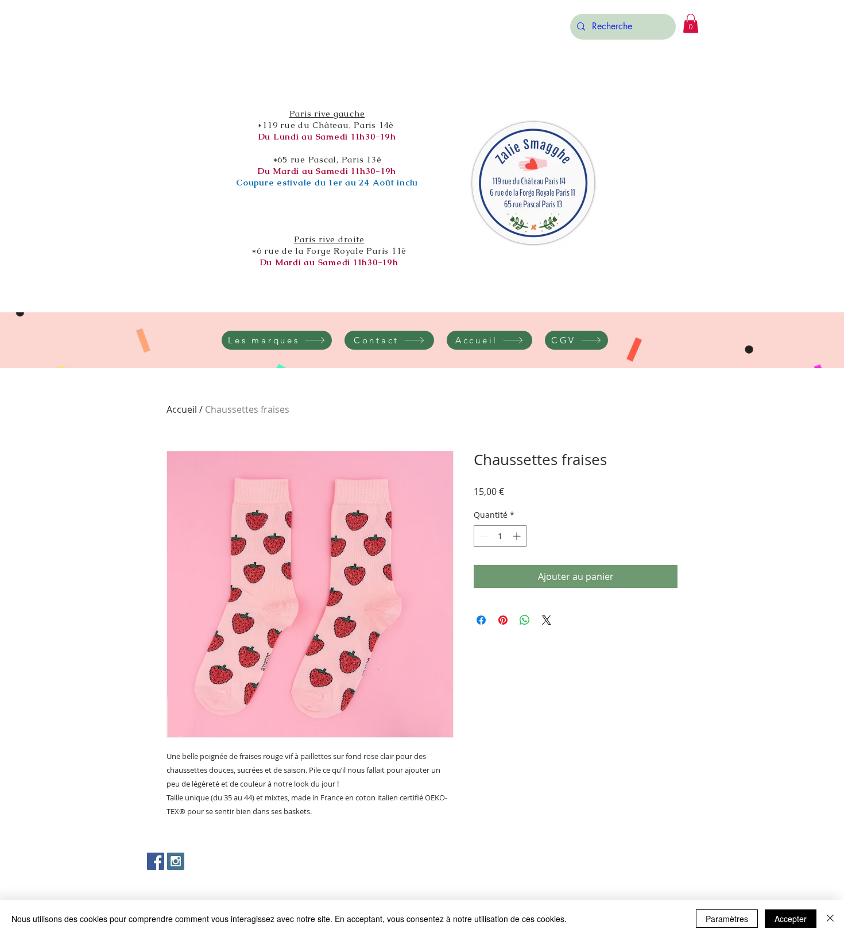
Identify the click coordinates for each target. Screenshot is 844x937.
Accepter (791, 918)
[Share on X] (546, 620)
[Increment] (517, 536)
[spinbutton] (500, 536)
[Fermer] (830, 918)
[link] (691, 23)
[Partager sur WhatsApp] (525, 620)
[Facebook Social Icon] (155, 861)
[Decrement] (482, 536)
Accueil (182, 409)
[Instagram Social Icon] (175, 861)
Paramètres (727, 918)
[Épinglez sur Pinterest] (503, 620)
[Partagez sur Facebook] (481, 620)
